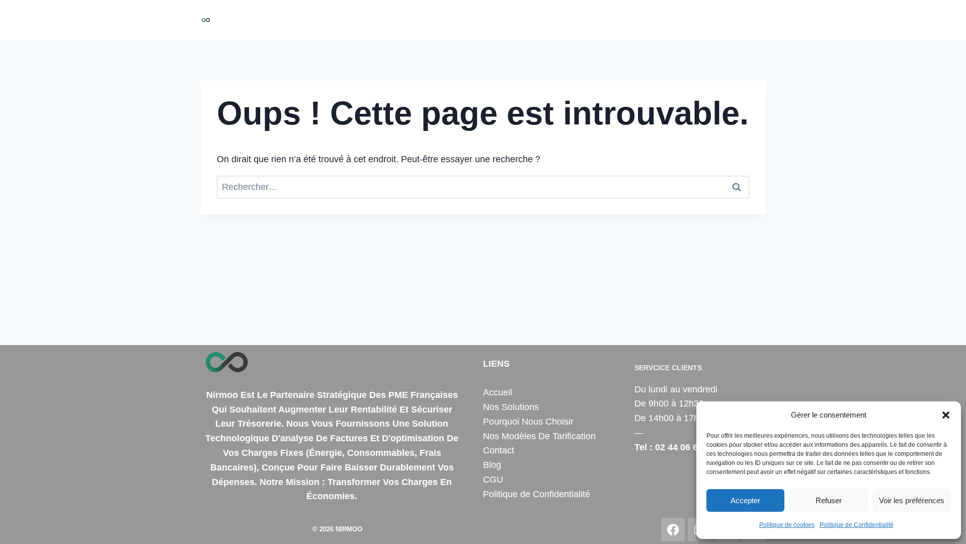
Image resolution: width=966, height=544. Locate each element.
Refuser (829, 500)
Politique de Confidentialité (857, 524)
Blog (751, 20)
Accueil (383, 20)
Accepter (745, 500)
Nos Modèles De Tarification (539, 436)
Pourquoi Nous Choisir (521, 20)
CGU (493, 479)
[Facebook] (673, 529)
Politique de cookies (787, 524)
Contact (715, 20)
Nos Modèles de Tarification (633, 20)
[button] (946, 415)
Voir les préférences (911, 500)
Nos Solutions (437, 20)
